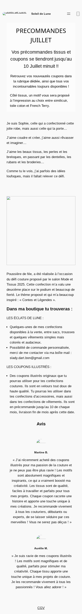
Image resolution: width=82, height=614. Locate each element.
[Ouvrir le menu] (68, 13)
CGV (41, 608)
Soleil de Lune (41, 13)
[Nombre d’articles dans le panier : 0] (78, 14)
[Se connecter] (59, 13)
